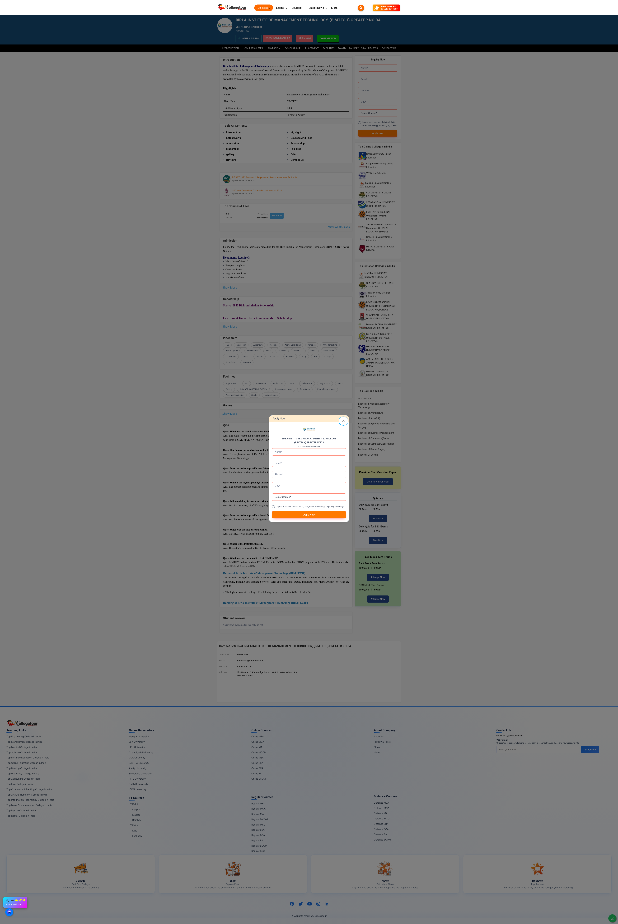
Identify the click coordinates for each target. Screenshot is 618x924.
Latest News (316, 7)
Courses (296, 7)
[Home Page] (231, 8)
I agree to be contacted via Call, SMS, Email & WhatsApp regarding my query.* (310, 507)
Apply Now (309, 514)
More (334, 7)
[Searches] (361, 8)
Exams (280, 7)
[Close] (343, 421)
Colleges (263, 7)
